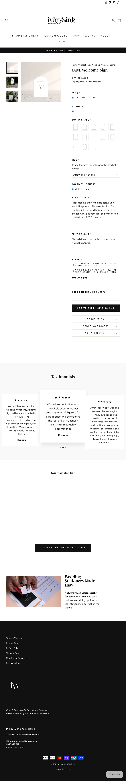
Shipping (76, 81)
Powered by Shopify (63, 769)
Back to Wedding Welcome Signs (65, 547)
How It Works (84, 35)
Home (74, 64)
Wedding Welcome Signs (103, 64)
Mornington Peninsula (16, 658)
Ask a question (95, 333)
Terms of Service (14, 638)
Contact (62, 41)
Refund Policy (12, 648)
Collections (84, 64)
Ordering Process (96, 326)
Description (95, 319)
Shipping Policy (13, 653)
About (106, 35)
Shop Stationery (26, 35)
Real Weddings (13, 663)
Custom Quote (56, 35)
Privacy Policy (13, 643)
